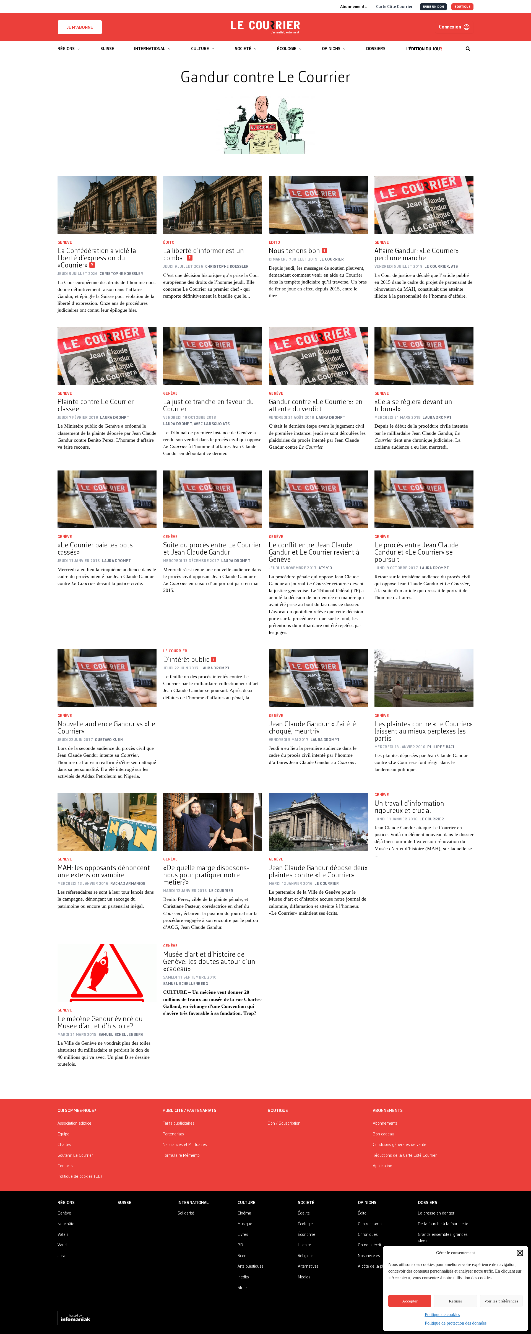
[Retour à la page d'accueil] (265, 27)
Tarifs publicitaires (178, 1123)
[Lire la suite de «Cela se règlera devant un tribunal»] (423, 356)
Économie (306, 1234)
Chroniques (368, 1234)
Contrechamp (370, 1224)
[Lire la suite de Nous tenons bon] (318, 205)
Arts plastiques (251, 1266)
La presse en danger (436, 1213)
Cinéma (244, 1213)
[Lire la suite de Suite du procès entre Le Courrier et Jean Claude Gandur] (212, 499)
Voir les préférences (501, 1301)
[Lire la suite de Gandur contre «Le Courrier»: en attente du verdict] (318, 356)
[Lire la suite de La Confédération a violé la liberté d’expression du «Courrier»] (107, 205)
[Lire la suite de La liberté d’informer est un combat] (212, 205)
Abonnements (385, 1123)
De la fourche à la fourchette (443, 1224)
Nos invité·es (369, 1256)
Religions (306, 1256)
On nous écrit (369, 1245)
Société (306, 1203)
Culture (247, 1203)
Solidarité (186, 1213)
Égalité (304, 1213)
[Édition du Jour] (424, 46)
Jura (61, 1256)
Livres (243, 1234)
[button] (520, 1253)
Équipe (63, 1134)
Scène (243, 1256)
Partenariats (173, 1134)
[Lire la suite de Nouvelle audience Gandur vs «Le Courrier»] (107, 678)
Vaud (62, 1245)
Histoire (304, 1245)
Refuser (455, 1301)
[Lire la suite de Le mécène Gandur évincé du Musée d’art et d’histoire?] (107, 973)
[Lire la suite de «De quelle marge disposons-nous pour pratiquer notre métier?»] (212, 822)
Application (382, 1166)
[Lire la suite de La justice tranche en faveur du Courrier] (212, 356)
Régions (66, 1203)
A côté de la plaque (375, 1266)
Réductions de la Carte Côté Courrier (405, 1155)
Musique (245, 1224)
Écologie (305, 1224)
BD (240, 1245)
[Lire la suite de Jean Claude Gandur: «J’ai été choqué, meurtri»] (318, 678)
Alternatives (308, 1266)
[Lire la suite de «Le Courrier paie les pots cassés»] (107, 499)
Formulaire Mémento (181, 1155)
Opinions (367, 1203)
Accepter (410, 1301)
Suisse (124, 1203)
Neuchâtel (67, 1224)
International (193, 1203)
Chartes (64, 1145)
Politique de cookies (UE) (80, 1176)
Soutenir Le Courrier (75, 1155)
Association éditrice (74, 1123)
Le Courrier (175, 651)
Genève (65, 243)
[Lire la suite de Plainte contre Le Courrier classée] (107, 356)
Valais (63, 1234)
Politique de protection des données (455, 1323)
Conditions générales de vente (399, 1145)
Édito (169, 243)
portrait (226, 583)
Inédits (243, 1277)
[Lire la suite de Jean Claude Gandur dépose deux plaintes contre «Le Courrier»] (318, 822)
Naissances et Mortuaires (185, 1145)
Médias (304, 1277)
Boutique (278, 1111)
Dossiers (427, 1203)
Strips (243, 1288)
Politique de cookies (442, 1314)
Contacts (65, 1166)
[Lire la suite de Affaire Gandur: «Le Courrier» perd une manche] (423, 205)
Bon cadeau (383, 1134)
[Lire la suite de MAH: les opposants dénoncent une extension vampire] (107, 822)
